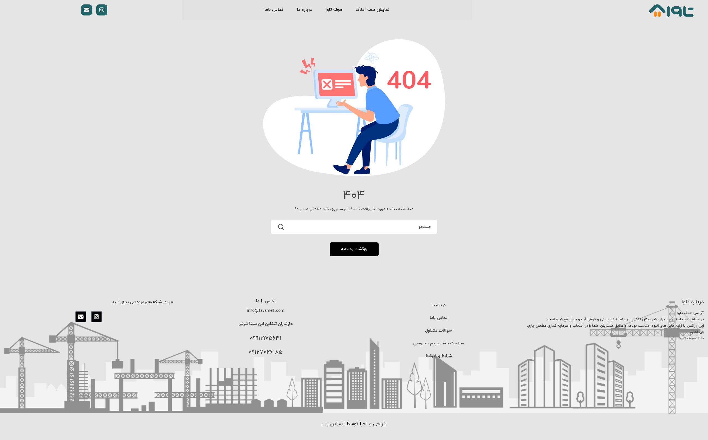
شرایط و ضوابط (438, 356)
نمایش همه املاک (372, 10)
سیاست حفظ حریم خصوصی (438, 343)
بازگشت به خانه (354, 249)
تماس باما (273, 10)
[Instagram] (101, 9)
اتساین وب (333, 423)
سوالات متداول (438, 331)
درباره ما (304, 10)
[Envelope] (86, 9)
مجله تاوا (334, 10)
